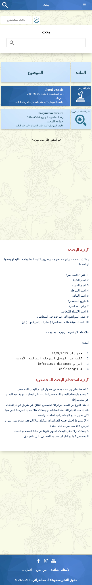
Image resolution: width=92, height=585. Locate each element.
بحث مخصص (16, 19)
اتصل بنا (27, 570)
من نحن (41, 570)
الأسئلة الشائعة (60, 570)
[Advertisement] (46, 189)
